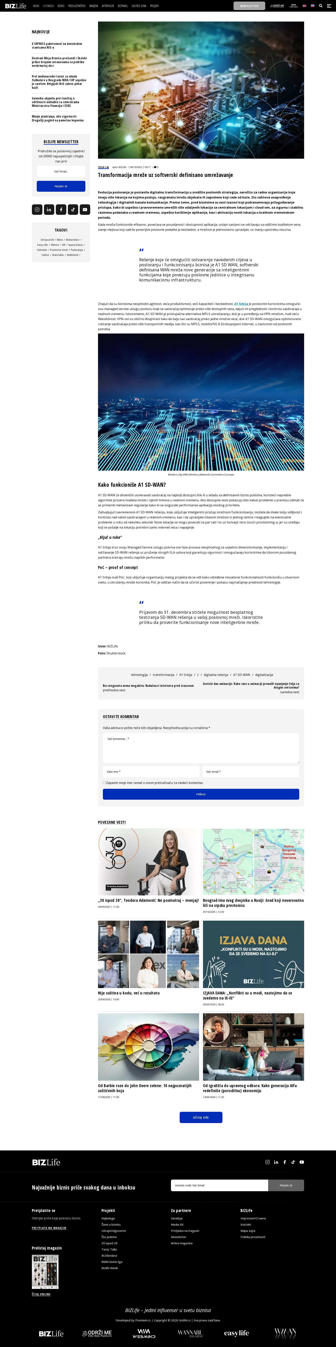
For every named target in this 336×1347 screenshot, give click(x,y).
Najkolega (108, 1218)
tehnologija (139, 675)
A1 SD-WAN (241, 675)
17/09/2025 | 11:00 (108, 1097)
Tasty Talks (109, 1249)
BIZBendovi (109, 1255)
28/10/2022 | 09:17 (140, 167)
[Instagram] (37, 209)
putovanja (77, 250)
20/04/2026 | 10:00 (108, 999)
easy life (42, 244)
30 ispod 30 (47, 239)
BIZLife (122, 167)
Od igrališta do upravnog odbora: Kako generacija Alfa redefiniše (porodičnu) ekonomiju (250, 1088)
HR (63, 244)
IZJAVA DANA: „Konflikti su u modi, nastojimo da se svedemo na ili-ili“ (247, 995)
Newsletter (178, 1237)
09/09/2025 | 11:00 (108, 906)
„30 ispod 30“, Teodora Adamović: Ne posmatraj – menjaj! (148, 900)
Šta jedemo (109, 1237)
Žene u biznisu (111, 1224)
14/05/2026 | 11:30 (213, 1097)
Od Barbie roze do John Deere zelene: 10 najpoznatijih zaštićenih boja (145, 1088)
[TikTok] (73, 209)
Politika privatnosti (253, 1237)
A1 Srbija (241, 304)
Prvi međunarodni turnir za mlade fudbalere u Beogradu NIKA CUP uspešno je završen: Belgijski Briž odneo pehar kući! (59, 82)
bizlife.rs (185, 1320)
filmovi (55, 244)
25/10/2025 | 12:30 (213, 911)
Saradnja (176, 1218)
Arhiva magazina (181, 1243)
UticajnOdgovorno (114, 1231)
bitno (60, 239)
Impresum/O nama (253, 1218)
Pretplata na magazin (185, 1231)
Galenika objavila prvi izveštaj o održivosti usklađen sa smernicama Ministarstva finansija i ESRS (55, 102)
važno (45, 255)
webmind (72, 255)
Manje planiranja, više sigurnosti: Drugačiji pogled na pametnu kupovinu (58, 118)
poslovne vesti (59, 250)
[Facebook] (61, 209)
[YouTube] (85, 209)
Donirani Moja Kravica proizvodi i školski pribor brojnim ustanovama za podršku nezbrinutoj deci (59, 62)
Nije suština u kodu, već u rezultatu (129, 993)
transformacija (163, 675)
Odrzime (42, 250)
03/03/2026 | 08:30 (213, 1004)
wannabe (58, 255)
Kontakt (246, 1224)
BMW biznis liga (112, 1262)
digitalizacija (264, 675)
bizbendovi (72, 239)
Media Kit (177, 1224)
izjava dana (75, 244)
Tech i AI (103, 167)
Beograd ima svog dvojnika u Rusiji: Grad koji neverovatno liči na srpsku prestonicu (253, 903)
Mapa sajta (248, 1231)
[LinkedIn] (49, 209)
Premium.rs (143, 1320)
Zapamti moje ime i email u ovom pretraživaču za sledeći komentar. (155, 783)
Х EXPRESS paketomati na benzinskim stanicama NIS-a (57, 46)
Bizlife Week (110, 1268)
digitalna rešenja (216, 675)
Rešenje (146, 259)
